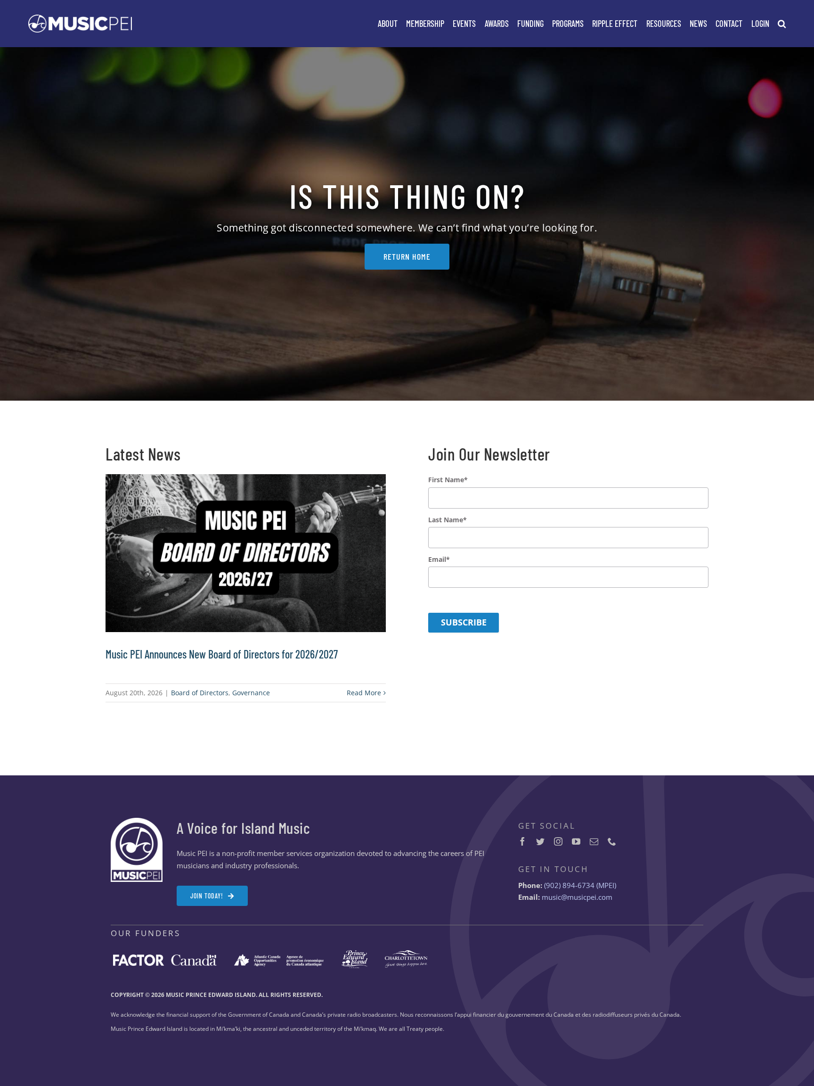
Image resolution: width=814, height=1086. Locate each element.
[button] (782, 23)
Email (439, 559)
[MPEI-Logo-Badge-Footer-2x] (137, 821)
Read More (364, 692)
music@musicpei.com (577, 897)
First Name (448, 480)
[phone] (612, 841)
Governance (251, 692)
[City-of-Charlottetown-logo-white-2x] (406, 953)
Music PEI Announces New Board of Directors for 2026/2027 (222, 654)
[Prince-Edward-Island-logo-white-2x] (354, 953)
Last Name (447, 520)
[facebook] (522, 841)
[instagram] (558, 841)
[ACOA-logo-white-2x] (279, 957)
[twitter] (540, 841)
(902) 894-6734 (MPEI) (580, 885)
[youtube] (576, 841)
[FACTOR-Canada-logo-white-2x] (165, 958)
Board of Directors (199, 692)
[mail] (594, 841)
